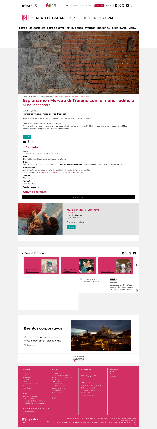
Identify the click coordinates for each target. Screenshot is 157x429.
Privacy (79, 422)
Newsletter (27, 388)
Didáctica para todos (88, 388)
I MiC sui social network (69, 270)
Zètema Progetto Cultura (72, 172)
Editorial (26, 373)
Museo (23, 28)
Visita (132, 28)
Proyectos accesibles (45, 96)
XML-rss (134, 423)
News (112, 371)
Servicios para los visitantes (62, 377)
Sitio (25, 394)
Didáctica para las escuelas (91, 386)
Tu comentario (57, 392)
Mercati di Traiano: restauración (34, 403)
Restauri (26, 379)
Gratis (27, 137)
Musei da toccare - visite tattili (83, 210)
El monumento (29, 399)
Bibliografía (27, 414)
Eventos (90, 28)
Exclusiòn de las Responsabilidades (95, 422)
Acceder (109, 6)
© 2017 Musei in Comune (65, 422)
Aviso (112, 374)
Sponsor (113, 376)
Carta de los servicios (31, 386)
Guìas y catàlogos (58, 388)
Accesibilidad (57, 390)
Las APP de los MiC (59, 386)
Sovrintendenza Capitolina (47, 172)
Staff (24, 382)
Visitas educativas (58, 384)
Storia (25, 375)
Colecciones (37, 28)
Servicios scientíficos (36, 409)
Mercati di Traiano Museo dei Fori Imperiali (73, 18)
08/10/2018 (122, 287)
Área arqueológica (30, 397)
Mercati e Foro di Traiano (45, 422)
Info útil (55, 373)
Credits (110, 422)
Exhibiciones (75, 28)
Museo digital (55, 28)
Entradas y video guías (60, 375)
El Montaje (27, 377)
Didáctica (103, 28)
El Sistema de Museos (31, 384)
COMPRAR (99, 6)
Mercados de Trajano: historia (34, 401)
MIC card (55, 379)
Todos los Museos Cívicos (82, 6)
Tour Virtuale (105, 271)
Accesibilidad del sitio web (122, 422)
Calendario (119, 28)
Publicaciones (28, 412)
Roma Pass (56, 382)
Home (25, 96)
